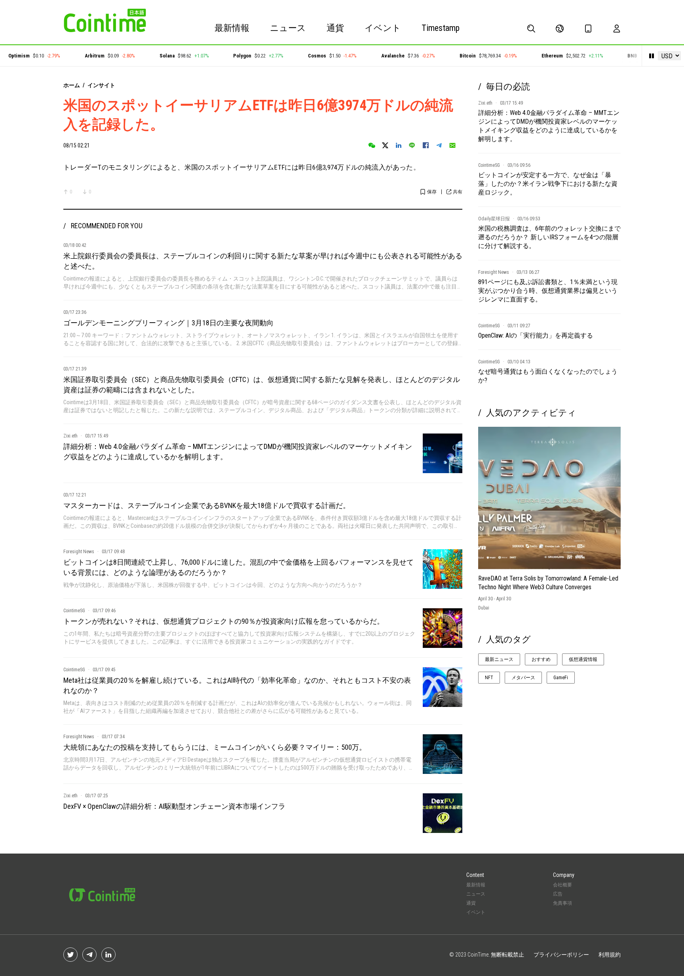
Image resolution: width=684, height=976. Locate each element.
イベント (383, 28)
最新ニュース (499, 659)
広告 (557, 894)
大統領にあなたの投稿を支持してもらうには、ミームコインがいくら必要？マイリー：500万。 (214, 747)
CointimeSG (74, 610)
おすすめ (541, 659)
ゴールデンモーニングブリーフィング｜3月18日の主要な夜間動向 (168, 323)
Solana (152, 55)
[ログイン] (617, 28)
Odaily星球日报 (494, 218)
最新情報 (232, 28)
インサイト (101, 85)
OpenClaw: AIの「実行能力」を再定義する (535, 335)
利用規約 (609, 954)
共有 (457, 191)
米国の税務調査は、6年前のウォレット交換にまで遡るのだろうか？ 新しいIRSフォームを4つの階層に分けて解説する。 (549, 237)
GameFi (560, 677)
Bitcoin (453, 55)
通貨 (335, 28)
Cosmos (302, 55)
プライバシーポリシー (561, 954)
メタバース (523, 677)
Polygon (227, 55)
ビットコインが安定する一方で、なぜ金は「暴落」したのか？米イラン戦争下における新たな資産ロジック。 (548, 183)
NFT (489, 677)
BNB (618, 55)
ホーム (71, 85)
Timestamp (441, 28)
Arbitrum (79, 55)
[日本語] (560, 28)
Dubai (483, 608)
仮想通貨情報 (583, 659)
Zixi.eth (70, 436)
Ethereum (537, 55)
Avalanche (378, 55)
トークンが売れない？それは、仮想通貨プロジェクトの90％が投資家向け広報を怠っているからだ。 (223, 621)
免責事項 (562, 903)
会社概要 (562, 885)
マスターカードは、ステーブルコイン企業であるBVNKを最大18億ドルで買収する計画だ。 (206, 505)
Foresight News (78, 551)
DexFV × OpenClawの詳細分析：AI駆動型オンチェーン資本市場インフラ (174, 806)
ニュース (288, 28)
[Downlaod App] (588, 28)
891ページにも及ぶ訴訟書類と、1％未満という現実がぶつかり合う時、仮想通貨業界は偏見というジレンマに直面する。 (548, 290)
